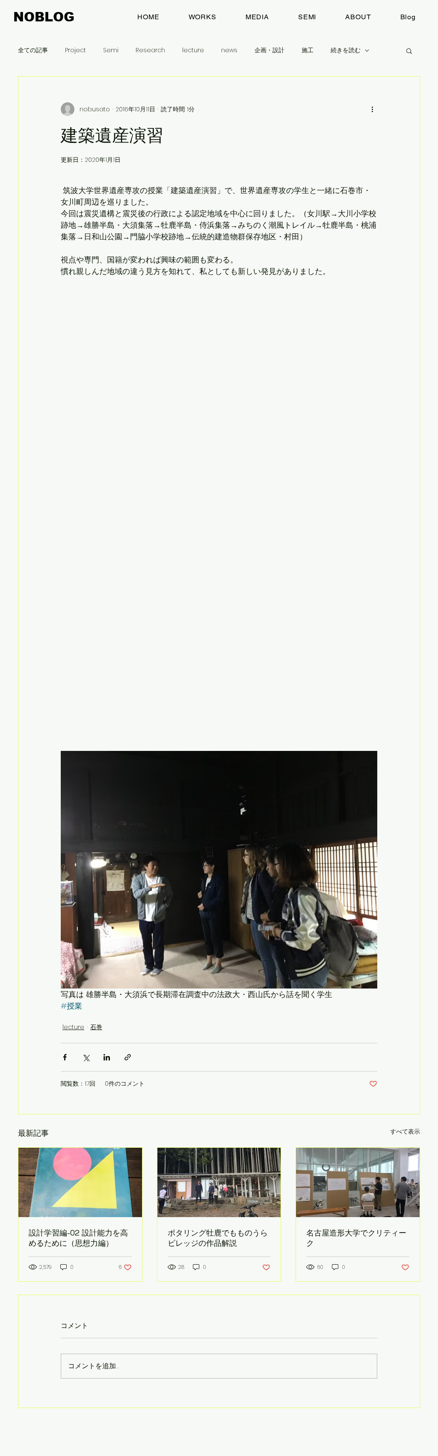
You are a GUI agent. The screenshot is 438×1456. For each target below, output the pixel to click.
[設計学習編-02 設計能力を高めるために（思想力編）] (80, 1182)
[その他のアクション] (372, 109)
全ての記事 (33, 50)
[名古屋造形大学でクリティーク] (358, 1182)
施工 (308, 50)
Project (75, 50)
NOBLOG (43, 17)
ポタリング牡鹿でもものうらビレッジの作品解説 (218, 1238)
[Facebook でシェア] (65, 1057)
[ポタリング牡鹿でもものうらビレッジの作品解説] (219, 1182)
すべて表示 (405, 1131)
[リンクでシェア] (128, 1057)
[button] (409, 50)
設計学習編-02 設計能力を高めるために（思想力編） (78, 1238)
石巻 (96, 1027)
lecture (193, 50)
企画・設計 (269, 50)
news (229, 50)
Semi (110, 50)
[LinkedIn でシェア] (107, 1057)
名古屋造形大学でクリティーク (356, 1238)
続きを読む (346, 50)
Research (150, 50)
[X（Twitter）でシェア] (86, 1057)
